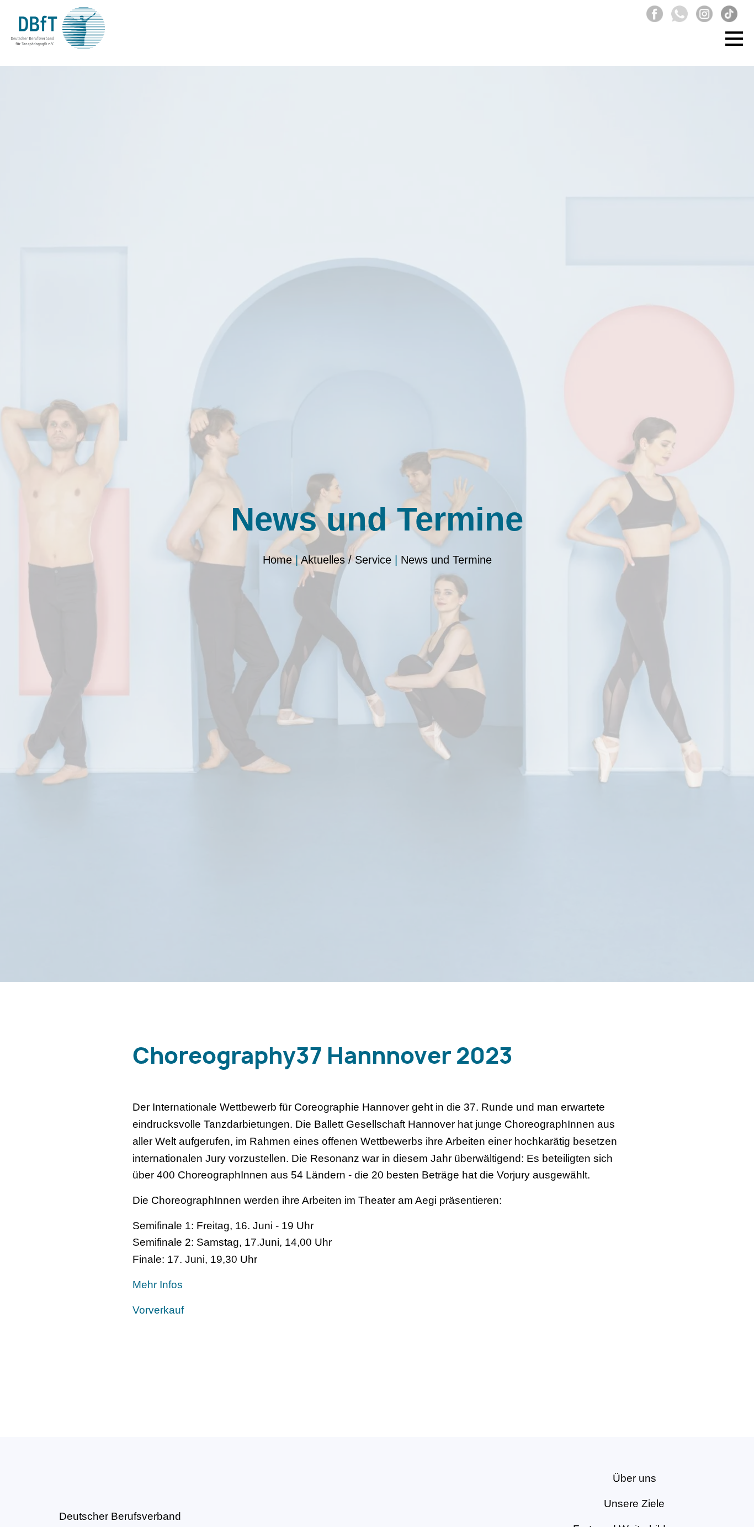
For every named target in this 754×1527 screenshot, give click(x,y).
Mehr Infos (157, 1284)
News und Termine (446, 560)
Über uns (634, 1478)
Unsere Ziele (634, 1503)
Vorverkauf (158, 1310)
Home (277, 560)
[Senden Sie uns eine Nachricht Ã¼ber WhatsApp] (677, 18)
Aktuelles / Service (346, 560)
